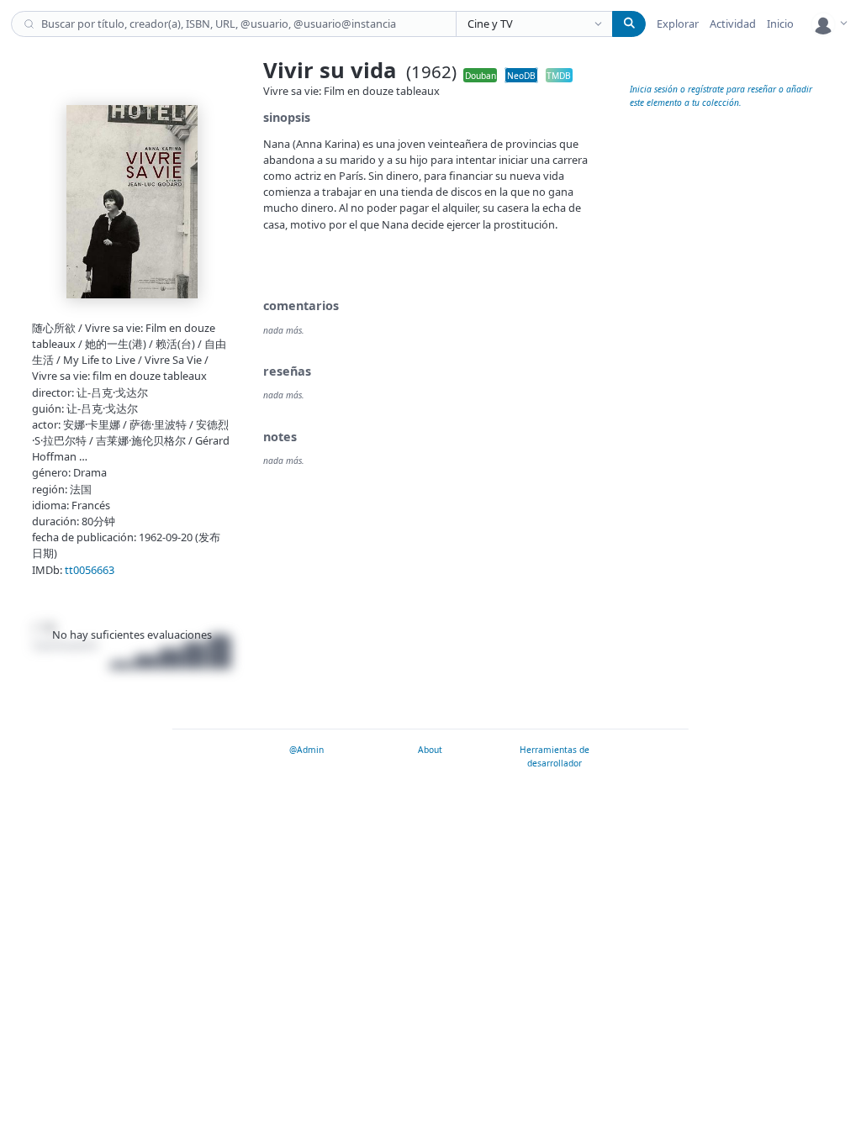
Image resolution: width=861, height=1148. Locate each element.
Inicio (780, 23)
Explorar (678, 23)
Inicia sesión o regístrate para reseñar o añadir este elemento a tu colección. (721, 95)
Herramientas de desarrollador (554, 756)
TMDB (559, 75)
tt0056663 (89, 569)
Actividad (733, 23)
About (430, 750)
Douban (480, 75)
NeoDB (521, 75)
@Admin (306, 750)
